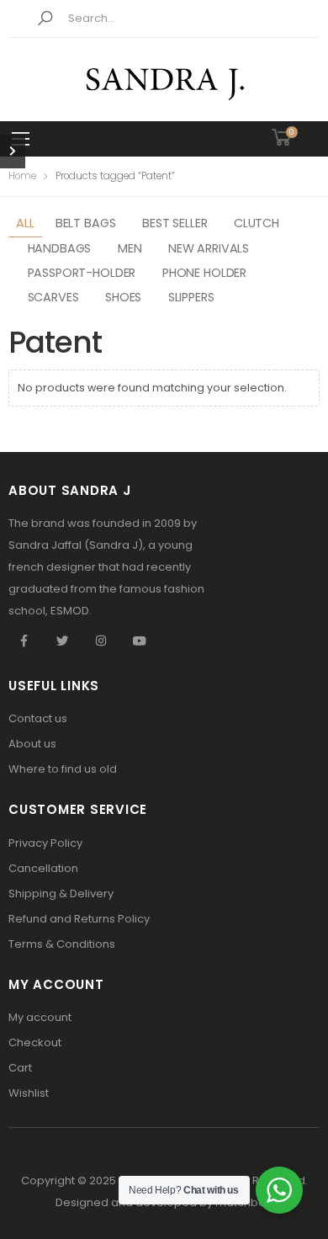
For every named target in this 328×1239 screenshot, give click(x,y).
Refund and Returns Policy (79, 919)
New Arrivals (208, 248)
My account (39, 1017)
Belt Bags (86, 223)
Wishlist (28, 1093)
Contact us (37, 718)
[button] (45, 18)
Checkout (34, 1042)
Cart (20, 1068)
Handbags (60, 248)
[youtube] (139, 641)
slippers (191, 297)
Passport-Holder (82, 272)
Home (22, 176)
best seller (174, 223)
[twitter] (62, 641)
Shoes (123, 297)
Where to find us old (62, 769)
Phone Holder (204, 272)
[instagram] (101, 641)
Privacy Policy (45, 843)
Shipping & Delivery (61, 893)
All (25, 223)
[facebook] (23, 641)
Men (130, 248)
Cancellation (43, 868)
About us (32, 744)
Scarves (53, 297)
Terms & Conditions (61, 944)
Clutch (256, 223)
